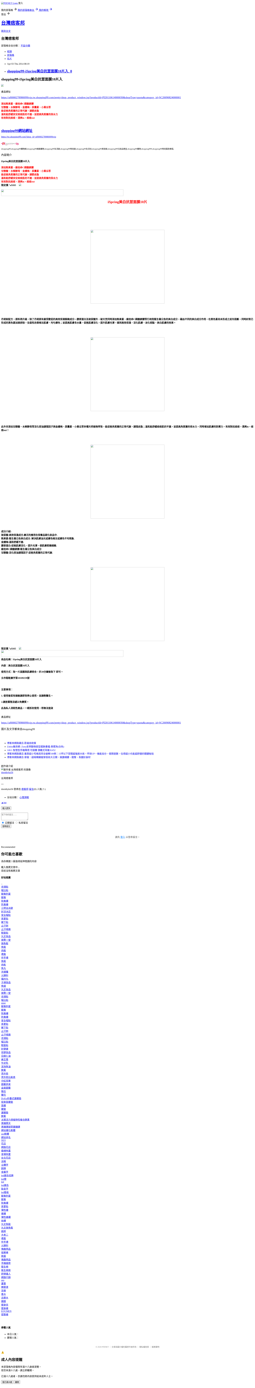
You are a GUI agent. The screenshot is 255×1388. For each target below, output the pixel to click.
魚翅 (3, 986)
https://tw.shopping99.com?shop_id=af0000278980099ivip (28, 136)
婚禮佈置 (6, 1150)
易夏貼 (4, 918)
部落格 (10, 55)
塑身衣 (4, 1305)
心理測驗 (24, 797)
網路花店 (6, 1147)
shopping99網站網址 (16, 131)
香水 (3, 1294)
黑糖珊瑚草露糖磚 (10, 1127)
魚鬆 (3, 947)
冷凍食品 (6, 982)
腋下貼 (4, 922)
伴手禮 (4, 957)
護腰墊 (4, 1112)
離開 (17, 1382)
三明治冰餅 (7, 908)
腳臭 (3, 897)
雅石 (3, 1091)
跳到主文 (6, 31)
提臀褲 (4, 1314)
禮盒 (3, 954)
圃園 (3, 1301)
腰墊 (3, 1109)
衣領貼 (4, 887)
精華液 (4, 1287)
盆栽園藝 (6, 1088)
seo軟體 (5, 1134)
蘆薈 (3, 1283)
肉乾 (3, 965)
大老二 (4, 1235)
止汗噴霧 (6, 929)
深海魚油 (6, 1066)
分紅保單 (6, 1081)
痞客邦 (24, 789)
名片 (9, 58)
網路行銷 (6, 1277)
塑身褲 (4, 1308)
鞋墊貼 (4, 933)
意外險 (4, 1073)
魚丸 (3, 968)
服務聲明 (155, 1347)
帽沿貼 (4, 890)
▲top (3, 802)
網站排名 (6, 1137)
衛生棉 (4, 1266)
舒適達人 (6, 1274)
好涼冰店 (6, 911)
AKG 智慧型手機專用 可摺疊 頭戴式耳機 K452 (31, 750)
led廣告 (5, 1185)
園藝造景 (6, 1084)
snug (3, 1003)
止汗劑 (4, 926)
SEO (3, 1140)
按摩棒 (4, 1252)
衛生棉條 (6, 1270)
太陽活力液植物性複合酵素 (15, 1119)
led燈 (3, 1179)
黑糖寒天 (6, 1123)
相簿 (9, 51)
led (2, 1182)
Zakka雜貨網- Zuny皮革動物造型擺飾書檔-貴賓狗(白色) (35, 746)
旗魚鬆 (4, 943)
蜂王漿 (4, 1059)
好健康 (4, 1049)
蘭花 (3, 1095)
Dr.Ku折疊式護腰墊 (11, 1098)
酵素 (3, 1070)
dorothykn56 (7, 772)
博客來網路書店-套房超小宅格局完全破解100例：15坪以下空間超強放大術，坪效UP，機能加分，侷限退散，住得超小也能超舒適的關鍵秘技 (80, 753)
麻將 (3, 1231)
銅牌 (3, 1168)
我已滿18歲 (7, 1382)
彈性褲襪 (6, 1217)
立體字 (4, 1165)
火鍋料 (4, 975)
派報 (3, 1161)
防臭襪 (4, 904)
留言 (31, 789)
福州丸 (4, 979)
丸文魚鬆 (6, 1224)
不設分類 (25, 45)
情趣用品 (6, 1249)
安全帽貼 (6, 915)
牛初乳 (4, 1063)
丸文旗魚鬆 (7, 1228)
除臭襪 (4, 901)
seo (2, 1280)
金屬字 (4, 1172)
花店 (3, 1143)
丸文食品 (6, 936)
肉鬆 (3, 950)
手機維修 (6, 1263)
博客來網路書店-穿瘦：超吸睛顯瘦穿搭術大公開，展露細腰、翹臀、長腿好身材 (48, 757)
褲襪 (3, 1213)
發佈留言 (6, 826)
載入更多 (6, 808)
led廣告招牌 (7, 1175)
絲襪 (3, 1220)
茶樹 (3, 1290)
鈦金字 (4, 1189)
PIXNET (105, 1347)
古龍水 (4, 1297)
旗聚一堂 (6, 940)
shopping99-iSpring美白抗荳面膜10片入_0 (39, 71)
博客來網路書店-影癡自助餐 (21, 743)
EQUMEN (6, 1311)
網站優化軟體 (8, 1130)
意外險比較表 (8, 1077)
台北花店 (6, 1158)
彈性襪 (4, 1210)
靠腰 (3, 1105)
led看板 (5, 1192)
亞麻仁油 (6, 1056)
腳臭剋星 (6, 894)
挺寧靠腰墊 (7, 1102)
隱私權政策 (144, 1347)
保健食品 (6, 1052)
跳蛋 (3, 1256)
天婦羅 (4, 972)
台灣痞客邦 (13, 23)
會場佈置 (6, 1154)
